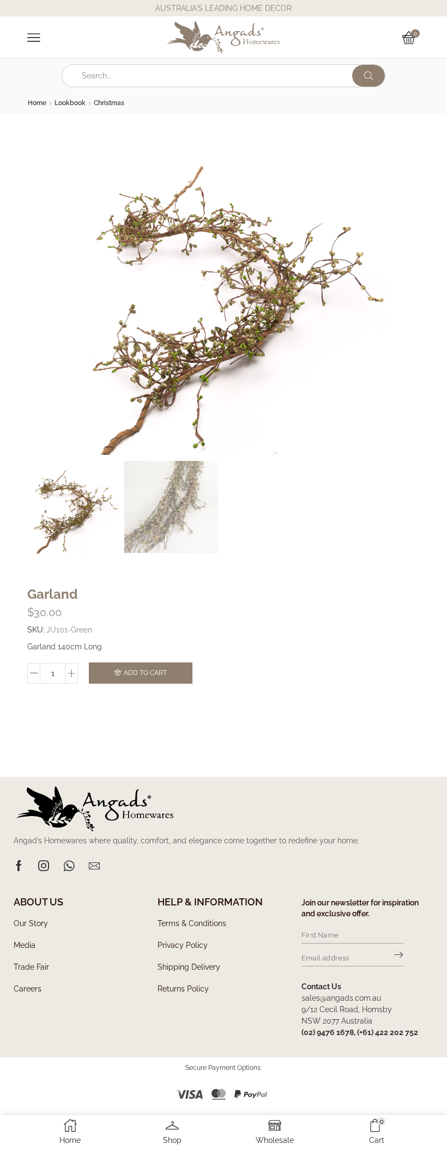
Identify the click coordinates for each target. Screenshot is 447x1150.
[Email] (94, 865)
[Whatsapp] (69, 865)
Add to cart (145, 673)
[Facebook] (19, 865)
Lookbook (70, 103)
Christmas (109, 103)
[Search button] (368, 76)
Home (37, 103)
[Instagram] (43, 865)
